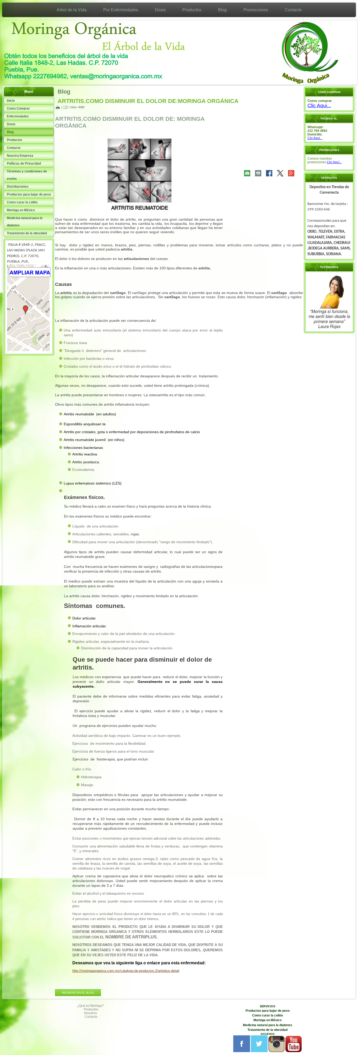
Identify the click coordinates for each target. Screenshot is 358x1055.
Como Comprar (18, 108)
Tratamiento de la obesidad (27, 233)
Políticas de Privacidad (24, 163)
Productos (191, 10)
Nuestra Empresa (20, 155)
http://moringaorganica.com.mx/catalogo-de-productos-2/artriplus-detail (125, 971)
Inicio (11, 100)
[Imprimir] (57, 107)
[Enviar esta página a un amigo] (247, 173)
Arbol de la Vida (71, 10)
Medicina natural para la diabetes (24, 221)
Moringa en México (21, 210)
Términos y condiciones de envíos (27, 175)
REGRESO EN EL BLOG (78, 992)
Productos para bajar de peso (29, 194)
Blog (222, 10)
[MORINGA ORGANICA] (29, 350)
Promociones (255, 10)
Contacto (293, 10)
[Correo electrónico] (65, 107)
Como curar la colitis (22, 202)
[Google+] (291, 173)
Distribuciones (18, 186)
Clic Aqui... (319, 105)
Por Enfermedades (120, 10)
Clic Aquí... (334, 162)
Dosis (160, 10)
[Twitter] (280, 173)
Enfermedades (18, 116)
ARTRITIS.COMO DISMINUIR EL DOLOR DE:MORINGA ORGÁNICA (148, 101)
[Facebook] (269, 173)
